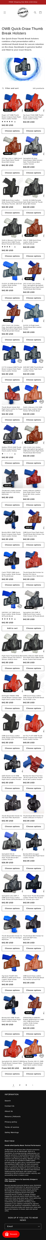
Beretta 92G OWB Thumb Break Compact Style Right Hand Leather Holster (11, 1019)
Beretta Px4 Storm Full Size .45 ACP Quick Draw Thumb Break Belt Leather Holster (33, 777)
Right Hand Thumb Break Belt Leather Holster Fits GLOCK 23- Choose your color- (33, 897)
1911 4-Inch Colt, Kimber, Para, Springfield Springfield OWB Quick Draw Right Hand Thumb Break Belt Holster (33, 286)
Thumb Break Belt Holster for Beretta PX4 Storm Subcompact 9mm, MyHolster (33, 574)
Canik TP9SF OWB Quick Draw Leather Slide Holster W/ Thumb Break (11, 574)
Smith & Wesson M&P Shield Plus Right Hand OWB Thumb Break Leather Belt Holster (33, 657)
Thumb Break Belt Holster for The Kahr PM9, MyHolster (12, 817)
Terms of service (12, 1127)
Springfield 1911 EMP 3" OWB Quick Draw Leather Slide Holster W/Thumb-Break (12, 897)
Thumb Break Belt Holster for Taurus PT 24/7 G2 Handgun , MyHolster (12, 937)
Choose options (12, 131)
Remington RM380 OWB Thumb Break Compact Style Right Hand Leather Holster (12, 697)
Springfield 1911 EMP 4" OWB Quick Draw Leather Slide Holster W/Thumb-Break (33, 614)
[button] (4, 12)
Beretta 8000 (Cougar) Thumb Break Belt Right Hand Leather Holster (33, 855)
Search (8, 1101)
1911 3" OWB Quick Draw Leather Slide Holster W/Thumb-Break (32, 242)
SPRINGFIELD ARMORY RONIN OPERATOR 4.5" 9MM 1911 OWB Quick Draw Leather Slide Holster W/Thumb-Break (33, 1021)
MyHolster (18, 1238)
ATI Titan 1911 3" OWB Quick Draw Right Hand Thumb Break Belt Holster (12, 160)
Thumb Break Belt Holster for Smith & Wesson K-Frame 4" (33, 817)
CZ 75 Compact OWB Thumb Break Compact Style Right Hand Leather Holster (12, 369)
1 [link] (13, 1085)
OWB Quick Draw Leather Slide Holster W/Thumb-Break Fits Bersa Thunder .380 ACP (12, 202)
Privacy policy (11, 1122)
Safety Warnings (12, 1132)
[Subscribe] (38, 1226)
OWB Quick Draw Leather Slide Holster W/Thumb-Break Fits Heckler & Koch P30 (33, 977)
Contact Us (9, 1106)
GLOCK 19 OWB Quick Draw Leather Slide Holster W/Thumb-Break (12, 285)
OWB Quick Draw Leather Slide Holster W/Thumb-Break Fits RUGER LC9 (12, 737)
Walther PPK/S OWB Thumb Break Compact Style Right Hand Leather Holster (11, 449)
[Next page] (32, 1085)
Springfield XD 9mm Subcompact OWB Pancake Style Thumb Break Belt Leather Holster (32, 161)
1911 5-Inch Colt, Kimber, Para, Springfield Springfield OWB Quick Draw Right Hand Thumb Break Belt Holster (12, 328)
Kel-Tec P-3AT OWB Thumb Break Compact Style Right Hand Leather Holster (32, 737)
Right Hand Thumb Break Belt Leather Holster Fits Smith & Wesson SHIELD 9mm (12, 657)
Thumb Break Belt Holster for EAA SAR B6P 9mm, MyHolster (33, 937)
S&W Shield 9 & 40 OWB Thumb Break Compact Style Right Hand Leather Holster (12, 777)
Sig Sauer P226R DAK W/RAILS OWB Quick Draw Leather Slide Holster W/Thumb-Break (11, 978)
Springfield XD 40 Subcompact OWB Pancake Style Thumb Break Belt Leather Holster (11, 856)
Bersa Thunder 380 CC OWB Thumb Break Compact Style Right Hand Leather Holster (33, 1063)
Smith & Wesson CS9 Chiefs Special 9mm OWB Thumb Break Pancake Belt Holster (12, 242)
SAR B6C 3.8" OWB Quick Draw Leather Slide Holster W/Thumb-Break (11, 614)
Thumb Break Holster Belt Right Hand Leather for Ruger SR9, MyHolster (12, 409)
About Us (9, 1111)
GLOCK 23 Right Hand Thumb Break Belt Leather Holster (32, 327)
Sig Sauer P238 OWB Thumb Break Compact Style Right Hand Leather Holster (33, 117)
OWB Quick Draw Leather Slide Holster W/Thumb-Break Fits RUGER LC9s (33, 697)
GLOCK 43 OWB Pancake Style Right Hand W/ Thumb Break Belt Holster (33, 202)
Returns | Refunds (13, 1116)
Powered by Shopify (30, 1238)
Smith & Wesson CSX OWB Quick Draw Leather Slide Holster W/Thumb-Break (32, 409)
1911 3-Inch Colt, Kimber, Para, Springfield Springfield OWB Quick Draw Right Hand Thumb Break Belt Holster (33, 450)
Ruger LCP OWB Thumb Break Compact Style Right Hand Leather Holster (11, 117)
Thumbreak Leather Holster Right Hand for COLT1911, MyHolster (11, 492)
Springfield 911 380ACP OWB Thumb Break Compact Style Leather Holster (12, 1063)
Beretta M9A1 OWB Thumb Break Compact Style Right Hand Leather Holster (11, 534)
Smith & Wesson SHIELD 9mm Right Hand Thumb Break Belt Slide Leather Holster (32, 493)
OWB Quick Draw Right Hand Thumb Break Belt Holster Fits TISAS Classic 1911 (33, 534)
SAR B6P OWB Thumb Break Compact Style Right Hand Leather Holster (33, 369)
